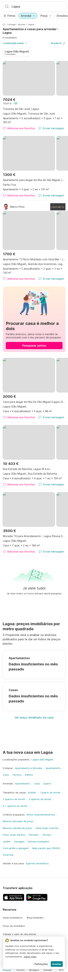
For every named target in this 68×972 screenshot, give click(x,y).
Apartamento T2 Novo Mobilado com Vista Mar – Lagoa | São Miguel (34, 259)
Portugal (11, 24)
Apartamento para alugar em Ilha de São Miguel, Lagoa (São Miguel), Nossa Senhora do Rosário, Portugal (34, 179)
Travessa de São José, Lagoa (21, 108)
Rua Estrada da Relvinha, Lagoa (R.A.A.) (27, 468)
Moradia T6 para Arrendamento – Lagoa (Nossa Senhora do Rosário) (34, 536)
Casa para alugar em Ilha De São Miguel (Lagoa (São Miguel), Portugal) (34, 401)
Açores (21, 24)
